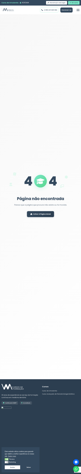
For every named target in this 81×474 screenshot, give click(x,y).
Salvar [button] (29, 467)
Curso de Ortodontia (49, 391)
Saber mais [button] (12, 456)
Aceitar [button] (12, 467)
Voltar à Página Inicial (42, 214)
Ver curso (75, 3)
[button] (6, 459)
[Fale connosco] (76, 462)
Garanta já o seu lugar (57, 3)
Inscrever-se (66, 10)
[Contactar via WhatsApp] (76, 469)
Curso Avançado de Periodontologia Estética (58, 394)
